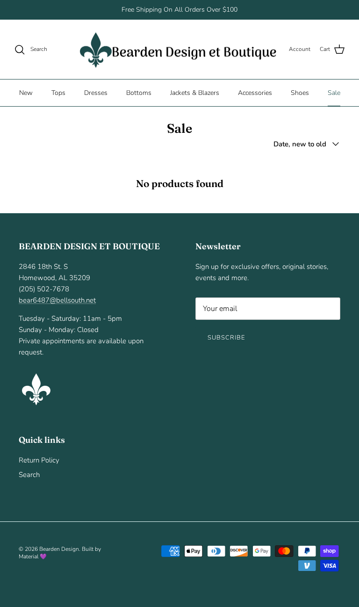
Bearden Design (59, 549)
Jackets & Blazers (194, 92)
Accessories (255, 92)
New (26, 92)
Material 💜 (33, 556)
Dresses (96, 92)
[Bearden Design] (178, 49)
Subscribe (226, 337)
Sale (334, 92)
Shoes (300, 92)
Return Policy (39, 460)
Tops (58, 92)
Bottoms (138, 92)
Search (29, 474)
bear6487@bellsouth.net (57, 300)
